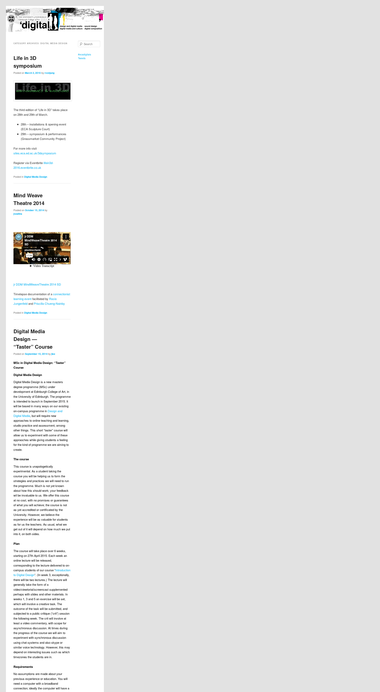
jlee (53, 354)
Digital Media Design (35, 176)
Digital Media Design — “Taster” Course (32, 338)
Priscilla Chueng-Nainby (49, 303)
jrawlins (17, 213)
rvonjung (49, 73)
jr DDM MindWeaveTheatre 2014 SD (37, 284)
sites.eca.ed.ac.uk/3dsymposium (34, 153)
